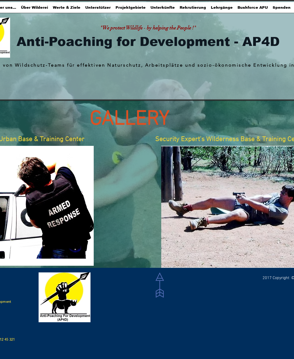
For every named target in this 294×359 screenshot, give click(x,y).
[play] (81, 261)
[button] (66, 9)
